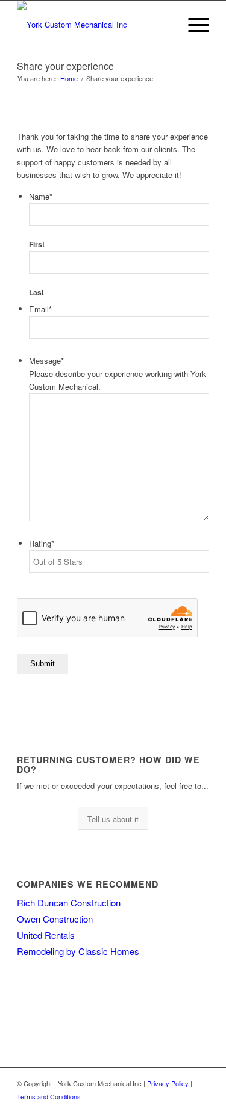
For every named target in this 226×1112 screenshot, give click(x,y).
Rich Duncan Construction (69, 902)
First (37, 244)
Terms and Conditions (49, 1096)
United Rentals (46, 935)
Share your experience (65, 66)
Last (36, 292)
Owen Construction (55, 918)
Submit (42, 663)
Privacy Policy (168, 1083)
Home (69, 78)
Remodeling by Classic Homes (78, 951)
